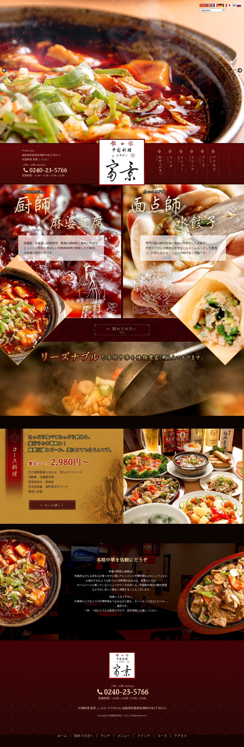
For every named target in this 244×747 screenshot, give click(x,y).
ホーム (62, 736)
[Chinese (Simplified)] (202, 5)
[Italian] (225, 5)
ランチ (105, 736)
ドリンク (143, 736)
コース (162, 736)
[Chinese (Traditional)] (206, 5)
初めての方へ (83, 736)
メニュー (123, 736)
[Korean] (234, 5)
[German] (220, 5)
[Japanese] (229, 5)
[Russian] (239, 5)
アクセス (180, 736)
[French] (215, 5)
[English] (211, 5)
